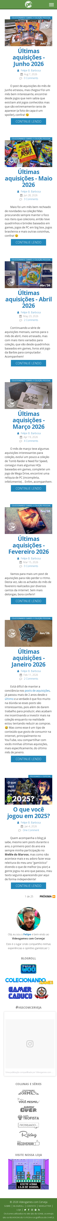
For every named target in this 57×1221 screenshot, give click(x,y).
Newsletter (45, 1206)
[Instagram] (32, 1209)
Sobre (7, 1206)
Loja (19, 1209)
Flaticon (27, 1217)
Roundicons (15, 1217)
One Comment (31, 830)
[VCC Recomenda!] (28, 1142)
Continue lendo (28, 121)
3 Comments (31, 199)
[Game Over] (28, 1109)
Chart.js (50, 1217)
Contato (31, 1206)
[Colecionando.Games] (29, 980)
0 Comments (31, 78)
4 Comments (31, 441)
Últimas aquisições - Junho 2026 (29, 57)
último (9, 699)
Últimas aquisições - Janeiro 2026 (28, 658)
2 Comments (31, 320)
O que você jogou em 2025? (28, 812)
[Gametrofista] (28, 1117)
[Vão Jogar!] (41, 992)
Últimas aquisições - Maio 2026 (28, 178)
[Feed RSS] (39, 1209)
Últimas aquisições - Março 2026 (29, 420)
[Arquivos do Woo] (28, 969)
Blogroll (18, 1206)
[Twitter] (25, 1209)
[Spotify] (35, 1209)
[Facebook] (28, 1209)
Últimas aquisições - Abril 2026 (28, 299)
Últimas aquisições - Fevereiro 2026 (28, 545)
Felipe (27, 934)
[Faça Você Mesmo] (28, 1100)
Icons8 (40, 1214)
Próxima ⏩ (47, 896)
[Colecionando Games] (28, 1092)
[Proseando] (28, 1125)
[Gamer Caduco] (21, 992)
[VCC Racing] (28, 1134)
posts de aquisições (37, 690)
